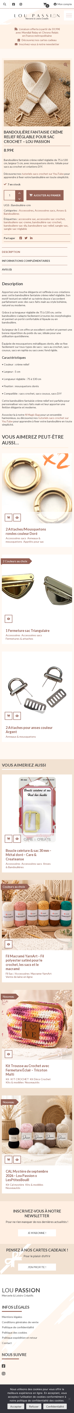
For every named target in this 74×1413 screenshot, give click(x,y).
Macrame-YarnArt (41, 973)
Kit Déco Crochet (40, 1079)
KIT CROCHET (19, 1079)
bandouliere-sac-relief (41, 225)
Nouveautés (32, 1082)
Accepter (15, 1406)
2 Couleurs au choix (15, 561)
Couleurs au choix (14, 886)
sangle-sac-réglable (15, 228)
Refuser (34, 1406)
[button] (69, 15)
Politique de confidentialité (18, 1327)
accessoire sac (27, 219)
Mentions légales (12, 1316)
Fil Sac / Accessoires (18, 973)
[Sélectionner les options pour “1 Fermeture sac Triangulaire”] (8, 619)
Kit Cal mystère (15, 1184)
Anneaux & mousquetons (21, 736)
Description (11, 251)
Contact (7, 1343)
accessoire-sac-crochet (51, 219)
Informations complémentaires (26, 260)
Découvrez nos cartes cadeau (39, 40)
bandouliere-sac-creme (17, 222)
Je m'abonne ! (37, 1232)
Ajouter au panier (47, 195)
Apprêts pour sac (33, 541)
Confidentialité (55, 1406)
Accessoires (26, 210)
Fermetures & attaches (19, 638)
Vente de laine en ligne (19, 976)
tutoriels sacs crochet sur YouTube (43, 173)
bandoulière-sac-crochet (46, 222)
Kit (7, 1079)
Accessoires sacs (45, 210)
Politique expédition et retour (19, 1337)
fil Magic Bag (32, 414)
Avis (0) (7, 269)
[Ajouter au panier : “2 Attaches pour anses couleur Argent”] (8, 716)
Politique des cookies (14, 1332)
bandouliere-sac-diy (15, 225)
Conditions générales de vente (20, 1322)
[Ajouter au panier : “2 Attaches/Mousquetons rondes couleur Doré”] (8, 518)
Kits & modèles (15, 1082)
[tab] (35, 251)
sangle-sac (61, 225)
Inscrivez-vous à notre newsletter (38, 44)
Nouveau (8, 996)
